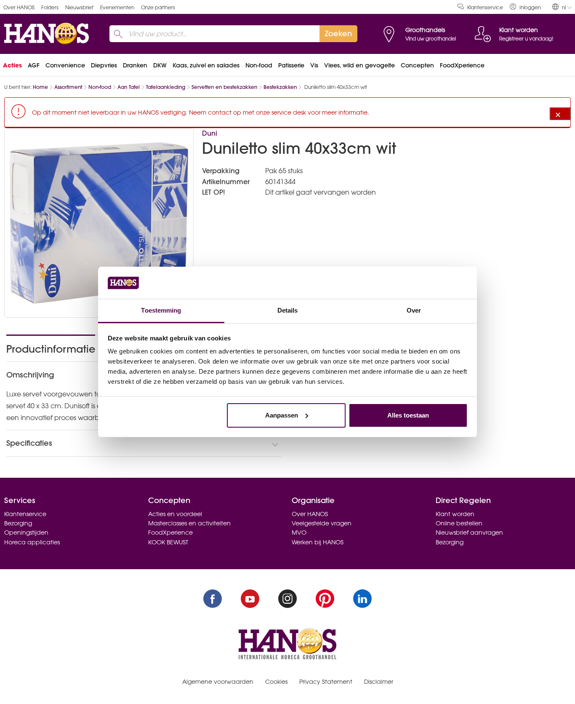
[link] (525, 7)
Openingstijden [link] (26, 532)
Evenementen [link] (117, 7)
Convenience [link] (65, 65)
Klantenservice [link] (485, 7)
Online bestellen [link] (459, 523)
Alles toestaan (408, 415)
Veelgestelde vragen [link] (321, 523)
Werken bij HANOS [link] (317, 542)
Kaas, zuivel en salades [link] (206, 65)
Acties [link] (12, 65)
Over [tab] (414, 310)
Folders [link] (50, 7)
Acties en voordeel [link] (175, 514)
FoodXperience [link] (462, 65)
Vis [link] (314, 65)
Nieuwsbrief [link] (79, 7)
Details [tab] (287, 310)
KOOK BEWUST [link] (168, 542)
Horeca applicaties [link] (32, 542)
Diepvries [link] (104, 65)
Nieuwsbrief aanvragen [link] (469, 532)
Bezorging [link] (18, 523)
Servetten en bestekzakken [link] (224, 87)
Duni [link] (209, 133)
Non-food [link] (258, 65)
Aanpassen (281, 415)
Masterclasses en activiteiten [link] (189, 523)
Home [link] (40, 87)
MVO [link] (299, 532)
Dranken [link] (135, 65)
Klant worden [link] (455, 514)
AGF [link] (34, 65)
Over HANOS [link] (19, 7)
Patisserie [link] (291, 65)
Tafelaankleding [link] (165, 87)
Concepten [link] (417, 65)
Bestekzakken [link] (280, 87)
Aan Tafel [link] (128, 87)
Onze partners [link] (158, 7)
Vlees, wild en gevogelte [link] (359, 65)
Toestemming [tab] (161, 310)
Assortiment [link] (68, 87)
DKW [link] (160, 65)
